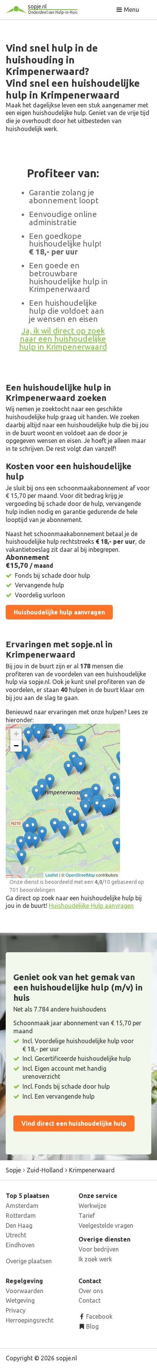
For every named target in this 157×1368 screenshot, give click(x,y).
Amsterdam (22, 1205)
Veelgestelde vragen (105, 1225)
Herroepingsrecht (29, 1320)
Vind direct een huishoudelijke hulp (74, 1123)
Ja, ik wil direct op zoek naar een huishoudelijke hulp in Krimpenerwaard (63, 338)
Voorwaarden (24, 1290)
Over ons (90, 1290)
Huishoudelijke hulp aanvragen (59, 612)
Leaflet (51, 875)
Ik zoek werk (95, 1259)
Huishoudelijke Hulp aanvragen (91, 905)
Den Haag (19, 1225)
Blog (92, 1326)
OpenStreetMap (80, 875)
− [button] (16, 745)
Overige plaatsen (29, 1261)
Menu (130, 9)
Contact (89, 1300)
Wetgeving (20, 1300)
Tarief (86, 1215)
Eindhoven (20, 1245)
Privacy (16, 1310)
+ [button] (16, 734)
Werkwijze (92, 1205)
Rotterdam (21, 1215)
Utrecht (16, 1235)
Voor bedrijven (98, 1249)
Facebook (98, 1316)
